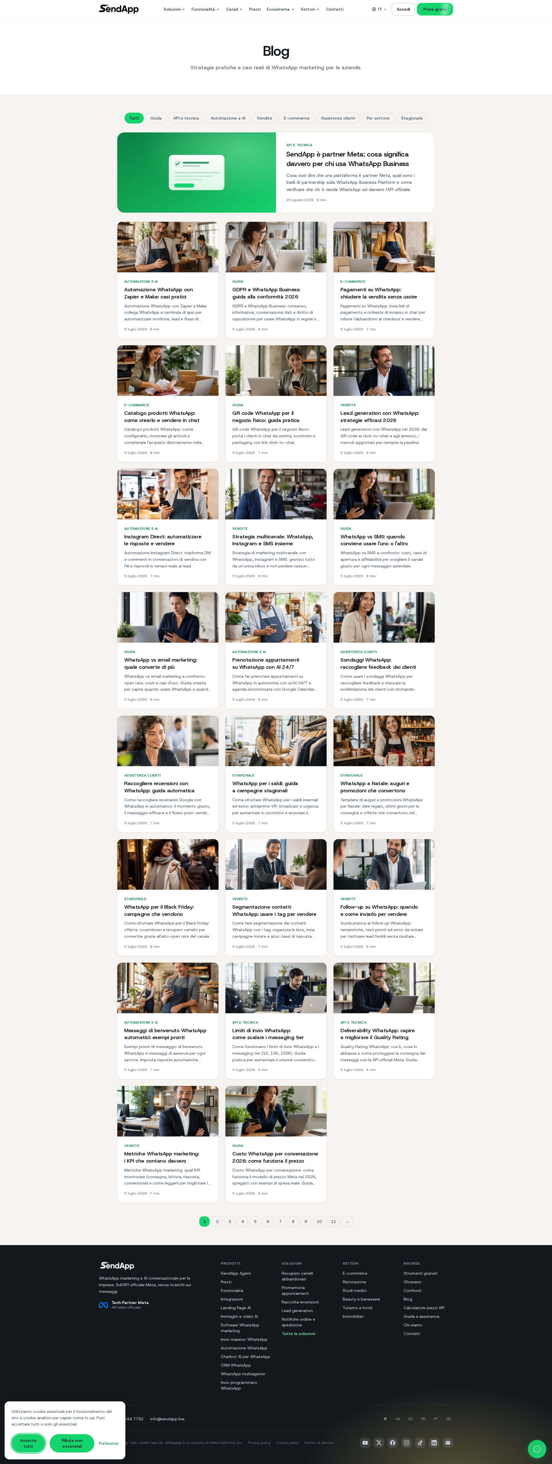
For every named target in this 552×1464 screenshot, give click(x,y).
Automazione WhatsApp (244, 1348)
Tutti (134, 118)
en (398, 1419)
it (380, 9)
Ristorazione (354, 1281)
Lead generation (297, 1310)
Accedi (403, 9)
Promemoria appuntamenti (295, 1290)
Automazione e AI (228, 118)
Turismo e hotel (357, 1307)
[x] (379, 1443)
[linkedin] (434, 1443)
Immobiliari (353, 1316)
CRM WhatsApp (236, 1365)
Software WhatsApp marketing (240, 1327)
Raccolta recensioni (300, 1302)
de (448, 1419)
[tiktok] (420, 1443)
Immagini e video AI (239, 1316)
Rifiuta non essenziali (72, 1443)
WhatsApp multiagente (243, 1373)
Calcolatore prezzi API (424, 1307)
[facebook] (393, 1443)
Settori (308, 9)
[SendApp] (119, 9)
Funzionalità (203, 9)
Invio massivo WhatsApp (244, 1339)
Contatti (334, 9)
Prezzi (254, 9)
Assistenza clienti (338, 118)
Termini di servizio (319, 1442)
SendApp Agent (236, 1273)
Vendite (264, 118)
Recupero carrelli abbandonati (297, 1276)
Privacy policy (259, 1442)
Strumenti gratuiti (421, 1273)
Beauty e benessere (361, 1299)
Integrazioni (232, 1299)
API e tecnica (186, 118)
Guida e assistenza (421, 1316)
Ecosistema (278, 9)
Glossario (412, 1281)
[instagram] (406, 1443)
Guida (156, 118)
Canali (232, 9)
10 (319, 1221)
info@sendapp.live (167, 1418)
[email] (448, 1443)
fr (423, 1419)
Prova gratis (435, 9)
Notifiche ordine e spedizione (298, 1322)
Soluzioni (172, 9)
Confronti (412, 1290)
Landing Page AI (236, 1307)
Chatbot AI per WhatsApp (245, 1356)
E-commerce (297, 118)
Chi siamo (413, 1325)
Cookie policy (287, 1442)
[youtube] (365, 1443)
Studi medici (355, 1290)
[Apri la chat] (537, 1449)
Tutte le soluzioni (298, 1333)
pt (436, 1419)
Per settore (378, 118)
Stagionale (412, 118)
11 (333, 1221)
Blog (408, 1299)
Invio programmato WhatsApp (239, 1385)
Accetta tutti (28, 1443)
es (411, 1419)
